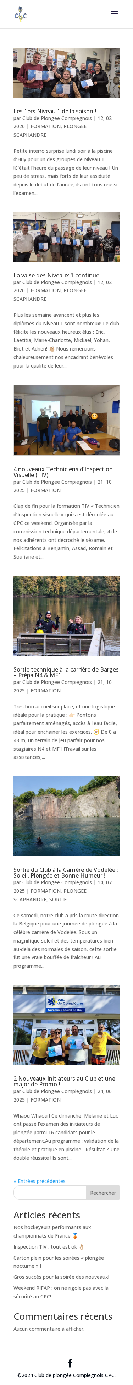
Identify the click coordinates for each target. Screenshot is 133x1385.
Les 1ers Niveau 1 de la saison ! (54, 111)
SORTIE (58, 899)
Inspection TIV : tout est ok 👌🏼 (48, 1246)
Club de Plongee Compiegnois (57, 118)
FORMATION (46, 126)
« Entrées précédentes (39, 1181)
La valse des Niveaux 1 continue (56, 275)
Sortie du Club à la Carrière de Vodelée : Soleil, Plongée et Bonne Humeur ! (65, 872)
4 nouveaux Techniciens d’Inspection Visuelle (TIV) (63, 472)
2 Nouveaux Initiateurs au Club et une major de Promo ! (64, 1081)
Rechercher (103, 1192)
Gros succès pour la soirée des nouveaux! (61, 1276)
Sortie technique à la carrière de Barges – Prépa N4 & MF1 (66, 672)
